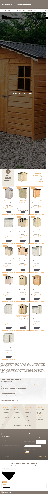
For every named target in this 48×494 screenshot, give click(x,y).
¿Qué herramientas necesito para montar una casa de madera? (12, 398)
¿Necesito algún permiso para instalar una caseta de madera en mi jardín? (13, 388)
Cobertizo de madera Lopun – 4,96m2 (22, 258)
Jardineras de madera (17, 415)
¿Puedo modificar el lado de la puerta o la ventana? (9, 400)
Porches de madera (39, 419)
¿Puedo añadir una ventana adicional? (7, 402)
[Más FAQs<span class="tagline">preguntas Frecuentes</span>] (33, 388)
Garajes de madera (5, 415)
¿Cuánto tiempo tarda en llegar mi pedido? (8, 386)
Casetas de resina (28, 412)
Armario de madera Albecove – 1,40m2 (37, 200)
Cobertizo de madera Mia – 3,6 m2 (37, 258)
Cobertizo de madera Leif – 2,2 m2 (9, 229)
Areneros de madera (28, 422)
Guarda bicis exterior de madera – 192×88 (23, 200)
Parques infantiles (28, 425)
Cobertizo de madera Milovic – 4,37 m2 (8, 287)
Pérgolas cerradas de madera (39, 417)
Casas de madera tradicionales (39, 413)
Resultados (4, 484)
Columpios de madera (28, 423)
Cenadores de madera (5, 417)
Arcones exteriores (28, 414)
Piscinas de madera (17, 412)
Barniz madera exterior (17, 425)
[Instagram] (5, 441)
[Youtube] (7, 441)
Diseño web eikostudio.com (42, 456)
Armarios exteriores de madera (28, 416)
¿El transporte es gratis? (5, 383)
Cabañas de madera (5, 412)
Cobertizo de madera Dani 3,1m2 (38, 175)
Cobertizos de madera (28, 409)
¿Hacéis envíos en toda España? (6, 381)
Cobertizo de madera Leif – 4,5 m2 (9, 345)
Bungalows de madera (40, 409)
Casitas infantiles (28, 420)
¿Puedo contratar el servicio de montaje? (8, 393)
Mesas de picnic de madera (18, 409)
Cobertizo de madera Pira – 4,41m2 (23, 229)
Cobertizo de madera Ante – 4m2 (9, 258)
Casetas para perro (17, 417)
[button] (15, 381)
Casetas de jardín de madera (7, 409)
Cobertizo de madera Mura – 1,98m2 (9, 200)
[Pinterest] (9, 441)
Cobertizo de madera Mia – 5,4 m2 (37, 316)
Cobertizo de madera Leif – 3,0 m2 (9, 316)
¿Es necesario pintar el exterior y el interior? (8, 395)
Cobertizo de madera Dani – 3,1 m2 (37, 229)
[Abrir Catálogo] (21, 10)
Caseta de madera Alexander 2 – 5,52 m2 (22, 316)
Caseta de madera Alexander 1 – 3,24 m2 (23, 287)
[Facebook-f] (2, 441)
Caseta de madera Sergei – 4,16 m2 (37, 287)
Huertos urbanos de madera (18, 414)
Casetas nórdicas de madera (7, 414)
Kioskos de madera (5, 424)
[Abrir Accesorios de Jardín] (32, 10)
